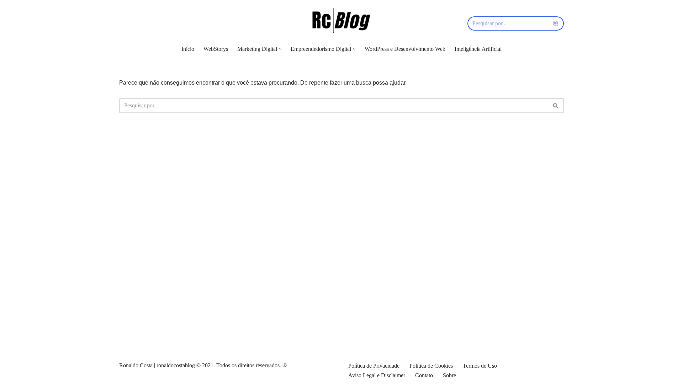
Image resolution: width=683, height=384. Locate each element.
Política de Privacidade (373, 366)
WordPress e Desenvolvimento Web (405, 49)
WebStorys (215, 49)
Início (187, 49)
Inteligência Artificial (478, 49)
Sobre (449, 375)
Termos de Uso (480, 366)
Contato (424, 375)
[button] (280, 49)
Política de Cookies (431, 366)
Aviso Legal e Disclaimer (376, 375)
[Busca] (556, 23)
